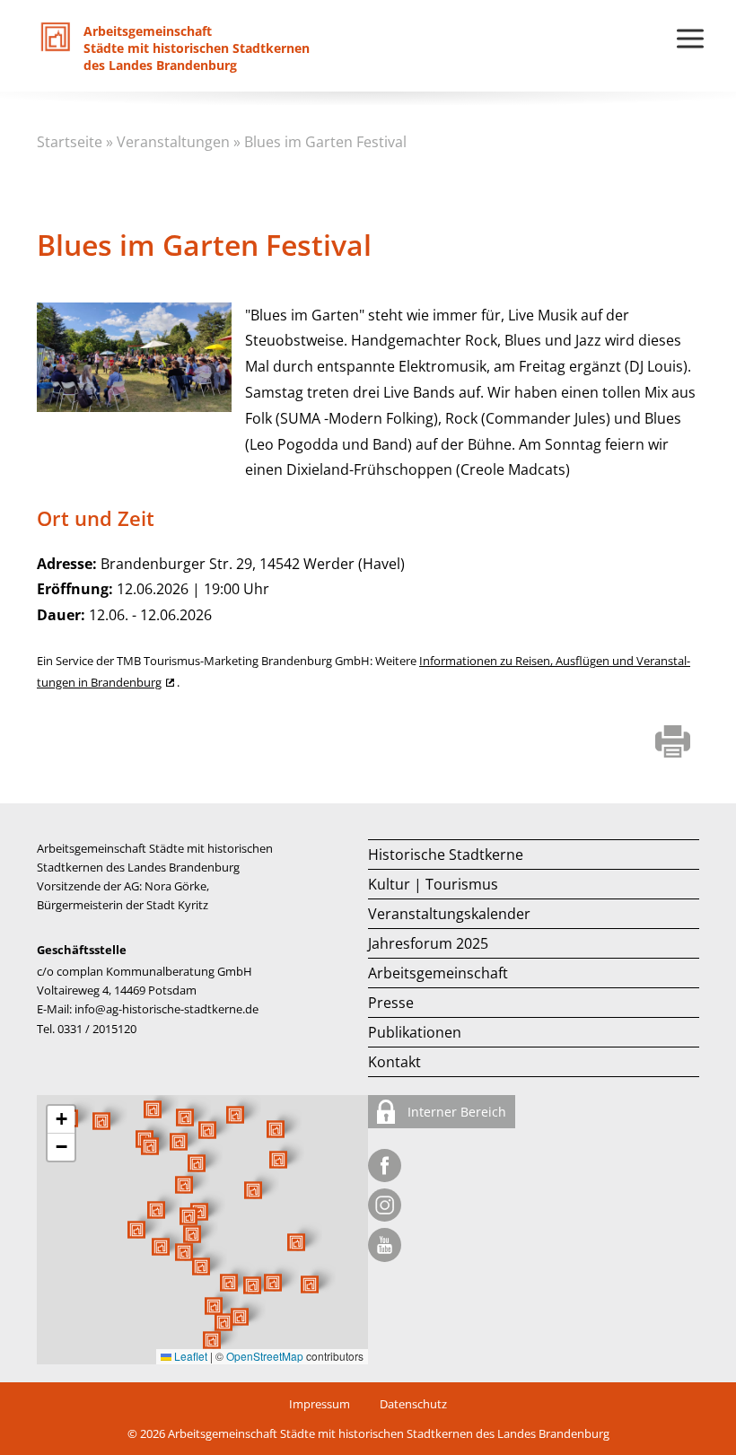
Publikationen (414, 1032)
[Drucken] (672, 743)
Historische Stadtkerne (445, 854)
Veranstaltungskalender (449, 914)
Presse (391, 1002)
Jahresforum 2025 (428, 943)
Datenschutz (413, 1404)
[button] (253, 1190)
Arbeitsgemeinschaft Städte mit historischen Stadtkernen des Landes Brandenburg (388, 1433)
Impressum (319, 1404)
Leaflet (189, 1355)
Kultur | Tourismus (433, 884)
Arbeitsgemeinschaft (438, 973)
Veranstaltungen (173, 142)
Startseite (69, 142)
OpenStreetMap (264, 1355)
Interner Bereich (455, 1111)
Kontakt (394, 1062)
